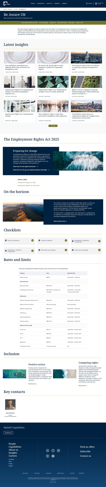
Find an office (87, 446)
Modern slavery (60, 473)
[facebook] (47, 456)
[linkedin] (47, 450)
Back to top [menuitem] (79, 22)
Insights (57, 3)
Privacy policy (37, 473)
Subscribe (85, 451)
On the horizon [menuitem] (43, 22)
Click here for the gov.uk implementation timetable (31, 170)
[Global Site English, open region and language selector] (96, 3)
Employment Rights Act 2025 (27, 182)
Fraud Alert (72, 473)
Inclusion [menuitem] (71, 22)
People (33, 3)
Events (10, 463)
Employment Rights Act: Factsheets (29, 185)
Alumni (11, 466)
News (10, 461)
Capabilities (40, 3)
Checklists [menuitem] (53, 22)
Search (90, 3)
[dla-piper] (7, 3)
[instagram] (58, 450)
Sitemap (80, 473)
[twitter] (53, 450)
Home (5, 9)
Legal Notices (55, 478)
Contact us (85, 455)
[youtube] (53, 456)
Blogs (16, 9)
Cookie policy (48, 473)
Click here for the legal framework (26, 166)
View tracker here (59, 221)
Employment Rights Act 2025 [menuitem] (29, 22)
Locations (11, 459)
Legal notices (25, 473)
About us (49, 3)
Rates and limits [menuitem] (62, 22)
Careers (64, 3)
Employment (8, 432)
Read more (32, 384)
